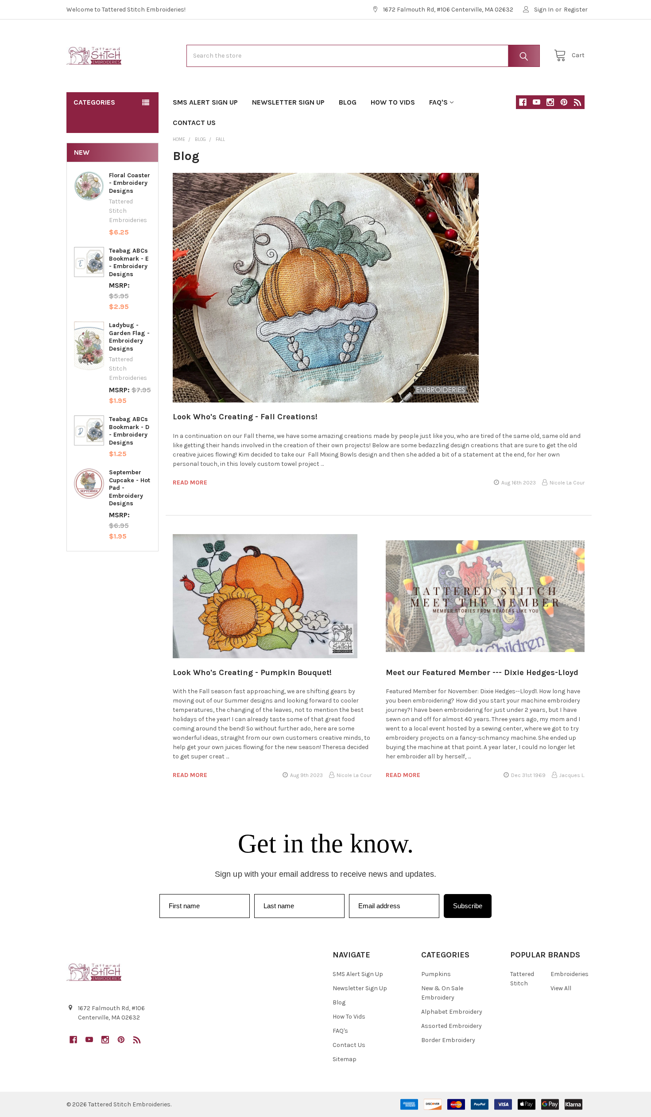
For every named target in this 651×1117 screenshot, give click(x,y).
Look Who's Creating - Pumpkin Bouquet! (252, 672)
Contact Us (194, 122)
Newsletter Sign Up (288, 102)
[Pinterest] (564, 102)
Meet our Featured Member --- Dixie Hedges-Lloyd (482, 672)
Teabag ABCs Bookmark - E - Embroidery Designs (129, 262)
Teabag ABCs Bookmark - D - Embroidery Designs (129, 430)
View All (560, 988)
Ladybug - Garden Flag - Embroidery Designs (129, 336)
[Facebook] (523, 102)
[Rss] (578, 102)
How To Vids (393, 102)
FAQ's (438, 102)
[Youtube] (536, 102)
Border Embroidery (448, 1040)
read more (190, 482)
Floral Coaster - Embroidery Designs (129, 183)
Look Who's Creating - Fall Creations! (245, 417)
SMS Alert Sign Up (205, 102)
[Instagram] (550, 102)
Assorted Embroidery (451, 1026)
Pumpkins (436, 974)
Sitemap (344, 1059)
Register (576, 9)
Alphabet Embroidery (451, 1011)
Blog (347, 102)
